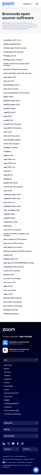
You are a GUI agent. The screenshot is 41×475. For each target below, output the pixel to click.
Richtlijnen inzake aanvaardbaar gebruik (12, 459)
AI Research (8, 407)
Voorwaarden (6, 456)
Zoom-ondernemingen (11, 410)
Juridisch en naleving (28, 459)
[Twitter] (8, 443)
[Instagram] (22, 443)
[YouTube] (13, 443)
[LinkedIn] (4, 443)
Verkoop (6, 429)
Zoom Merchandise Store (12, 414)
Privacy (12, 456)
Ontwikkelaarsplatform (11, 403)
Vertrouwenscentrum (20, 456)
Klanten (6, 369)
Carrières (7, 376)
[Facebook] (18, 443)
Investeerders (8, 386)
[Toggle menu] (37, 4)
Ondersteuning (9, 436)
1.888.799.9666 (25, 336)
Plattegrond (29, 462)
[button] (36, 470)
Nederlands (7, 449)
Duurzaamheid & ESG (11, 393)
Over (5, 360)
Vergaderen (27, 4)
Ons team (7, 372)
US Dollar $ (26, 449)
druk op (6, 390)
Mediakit (7, 400)
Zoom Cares (8, 396)
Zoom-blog (7, 365)
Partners (7, 383)
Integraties (7, 379)
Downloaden (8, 423)
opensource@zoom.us (21, 29)
